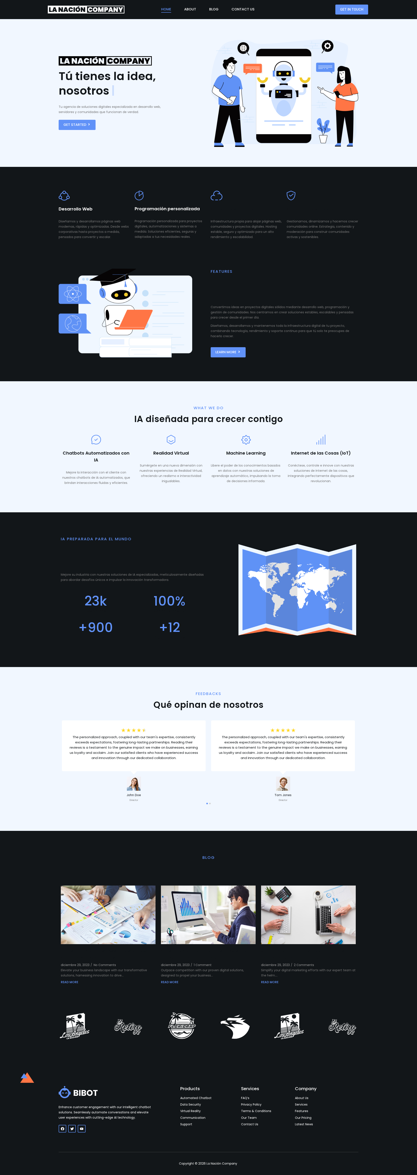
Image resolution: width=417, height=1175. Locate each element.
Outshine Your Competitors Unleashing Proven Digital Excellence (204, 954)
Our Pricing (303, 1118)
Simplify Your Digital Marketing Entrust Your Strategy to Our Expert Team (303, 954)
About (190, 9)
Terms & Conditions (256, 1111)
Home (166, 9)
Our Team (249, 1118)
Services (301, 1104)
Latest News (304, 1124)
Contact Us (243, 9)
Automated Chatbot (196, 1098)
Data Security (190, 1104)
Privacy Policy (251, 1104)
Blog (213, 9)
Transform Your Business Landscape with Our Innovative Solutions (107, 954)
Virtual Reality (190, 1111)
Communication (192, 1118)
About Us (301, 1098)
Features (301, 1111)
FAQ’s (245, 1098)
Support (186, 1124)
